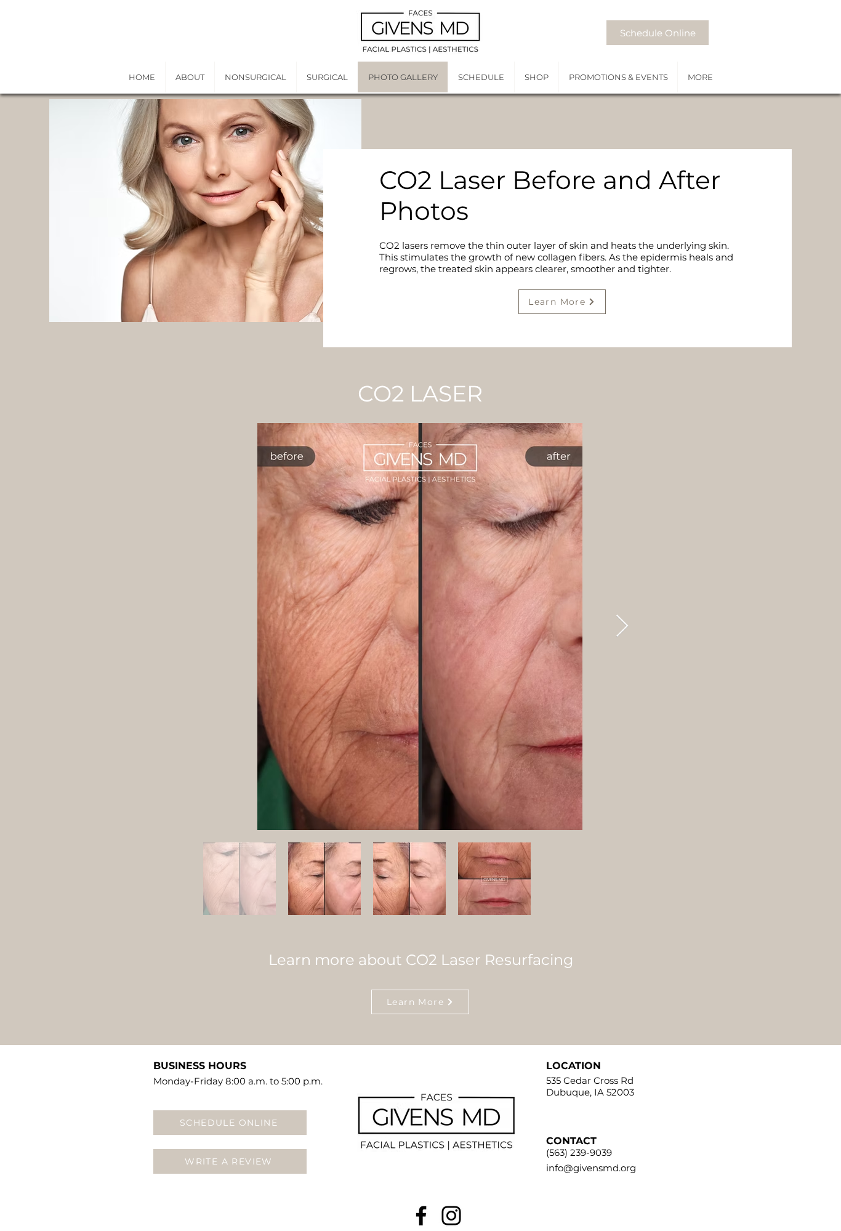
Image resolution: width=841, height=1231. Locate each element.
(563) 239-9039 (579, 1152)
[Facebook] (421, 1216)
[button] (699, 77)
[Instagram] (451, 1216)
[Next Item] (622, 627)
